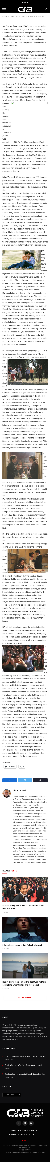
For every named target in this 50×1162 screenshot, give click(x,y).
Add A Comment (25, 997)
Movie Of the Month (27, 1131)
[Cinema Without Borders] (25, 9)
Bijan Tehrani (19, 790)
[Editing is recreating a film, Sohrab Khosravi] (25, 929)
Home (13, 1131)
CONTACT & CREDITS (18, 1134)
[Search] (46, 9)
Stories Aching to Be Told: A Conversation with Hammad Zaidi (23, 907)
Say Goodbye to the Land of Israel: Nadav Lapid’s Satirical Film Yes (24, 1075)
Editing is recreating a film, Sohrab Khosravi (22, 945)
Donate (25, 2)
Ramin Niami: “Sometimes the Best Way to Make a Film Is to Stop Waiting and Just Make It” (24, 983)
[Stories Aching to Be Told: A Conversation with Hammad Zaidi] (25, 889)
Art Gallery (35, 1134)
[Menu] (4, 9)
